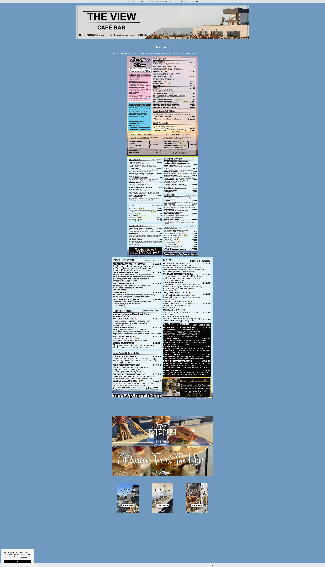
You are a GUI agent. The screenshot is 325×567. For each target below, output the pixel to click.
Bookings (196, 1)
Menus (135, 1)
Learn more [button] (24, 557)
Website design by (206, 565)
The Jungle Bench (147, 1)
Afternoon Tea (161, 1)
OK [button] (18, 561)
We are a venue (184, 1)
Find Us (172, 1)
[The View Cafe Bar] (162, 22)
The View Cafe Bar (121, 565)
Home (127, 1)
